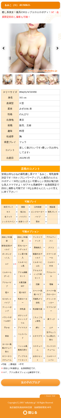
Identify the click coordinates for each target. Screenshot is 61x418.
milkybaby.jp (30, 403)
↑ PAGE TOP (49, 396)
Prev (3, 48)
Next (57, 48)
